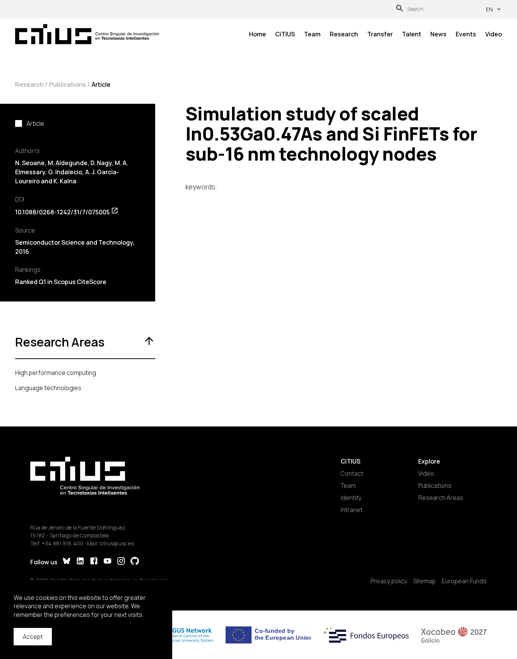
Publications (67, 84)
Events (466, 34)
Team (312, 34)
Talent (411, 34)
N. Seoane (30, 163)
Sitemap (424, 581)
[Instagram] (121, 561)
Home (257, 34)
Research (344, 34)
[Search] (399, 9)
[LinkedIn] (80, 561)
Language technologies (48, 388)
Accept (33, 636)
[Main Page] (87, 34)
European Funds (464, 581)
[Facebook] (93, 561)
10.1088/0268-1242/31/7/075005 (62, 212)
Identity (351, 497)
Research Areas (440, 497)
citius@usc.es (117, 543)
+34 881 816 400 (63, 543)
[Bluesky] (66, 561)
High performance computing (55, 373)
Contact (352, 473)
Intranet (352, 510)
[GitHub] (134, 561)
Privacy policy (389, 581)
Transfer (380, 34)
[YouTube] (107, 561)
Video (493, 34)
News (438, 34)
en (489, 9)
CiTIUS (285, 34)
